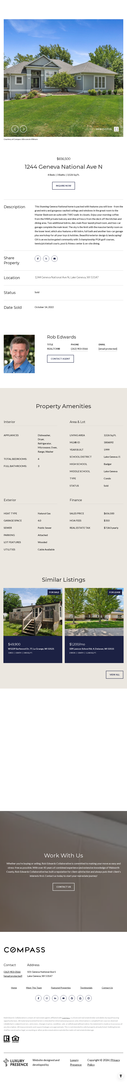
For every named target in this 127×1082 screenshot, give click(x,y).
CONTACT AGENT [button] (60, 358)
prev (15, 128)
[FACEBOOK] (38, 998)
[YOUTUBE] (63, 998)
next (23, 128)
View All (115, 674)
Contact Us (107, 988)
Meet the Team (34, 987)
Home (14, 987)
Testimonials (86, 987)
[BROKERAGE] (88, 998)
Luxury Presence (76, 1062)
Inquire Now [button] (63, 185)
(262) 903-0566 (79, 348)
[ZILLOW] (80, 998)
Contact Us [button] (63, 886)
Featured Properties (61, 987)
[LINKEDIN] (55, 998)
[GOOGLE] (72, 998)
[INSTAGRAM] (47, 998)
